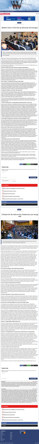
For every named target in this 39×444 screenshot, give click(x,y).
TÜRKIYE (11, 439)
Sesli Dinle (35, 164)
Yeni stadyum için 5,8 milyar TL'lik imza (9, 191)
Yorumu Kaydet (33, 177)
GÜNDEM (19, 209)
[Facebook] (20, 432)
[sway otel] (19, 5)
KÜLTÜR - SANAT (2, 434)
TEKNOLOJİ (1, 440)
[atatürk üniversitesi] (19, 18)
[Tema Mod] (38, 13)
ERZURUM (1, 432)
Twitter (4, 204)
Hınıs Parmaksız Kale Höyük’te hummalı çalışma (11, 196)
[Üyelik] (38, 11)
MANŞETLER (12, 11)
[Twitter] (22, 432)
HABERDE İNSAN (2, 439)
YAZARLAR (2, 11)
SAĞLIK (1, 435)
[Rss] (24, 432)
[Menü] (36, 13)
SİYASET (11, 433)
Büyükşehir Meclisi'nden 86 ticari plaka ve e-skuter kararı (12, 198)
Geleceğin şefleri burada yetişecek (8, 193)
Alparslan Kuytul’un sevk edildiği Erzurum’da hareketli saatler (13, 188)
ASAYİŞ (11, 434)
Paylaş (21, 164)
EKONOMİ (19, 22)
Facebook (5, 201)
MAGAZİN (11, 435)
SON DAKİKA (7, 11)
